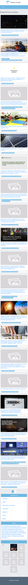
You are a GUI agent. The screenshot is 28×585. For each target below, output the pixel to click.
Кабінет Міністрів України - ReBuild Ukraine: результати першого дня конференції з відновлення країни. (13, 79)
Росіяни (18, 526)
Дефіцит (12, 391)
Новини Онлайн (15, 2)
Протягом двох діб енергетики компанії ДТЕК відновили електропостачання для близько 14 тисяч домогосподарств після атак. (14, 195)
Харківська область (10, 35)
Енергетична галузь (14, 176)
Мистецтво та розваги (8, 505)
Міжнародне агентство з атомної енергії (10, 463)
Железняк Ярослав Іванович (14, 322)
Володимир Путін (15, 532)
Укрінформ (23, 532)
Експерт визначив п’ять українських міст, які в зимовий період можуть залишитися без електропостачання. (14, 31)
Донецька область (5, 199)
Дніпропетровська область (15, 199)
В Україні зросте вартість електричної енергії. (13, 388)
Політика (3, 248)
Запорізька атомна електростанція (18, 462)
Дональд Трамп (17, 534)
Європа (16, 391)
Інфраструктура (5, 296)
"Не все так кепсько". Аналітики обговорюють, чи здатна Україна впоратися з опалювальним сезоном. (14, 244)
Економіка (8, 83)
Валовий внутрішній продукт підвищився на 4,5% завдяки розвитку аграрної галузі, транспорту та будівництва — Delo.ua (13, 342)
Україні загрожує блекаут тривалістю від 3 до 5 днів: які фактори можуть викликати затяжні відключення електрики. (14, 434)
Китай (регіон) (11, 152)
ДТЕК (20, 176)
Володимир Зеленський (8, 527)
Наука (4, 518)
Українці (16, 35)
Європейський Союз (7, 534)
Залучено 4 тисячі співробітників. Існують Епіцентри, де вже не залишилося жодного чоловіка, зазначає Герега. (13, 220)
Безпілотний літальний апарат (10, 531)
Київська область (5, 176)
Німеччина (4, 537)
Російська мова (16, 536)
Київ (6, 370)
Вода (15, 130)
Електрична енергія (6, 108)
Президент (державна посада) (10, 529)
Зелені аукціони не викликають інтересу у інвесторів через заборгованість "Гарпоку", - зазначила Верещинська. (13, 267)
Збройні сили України (10, 224)
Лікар (3, 130)
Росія (7, 248)
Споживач (13, 108)
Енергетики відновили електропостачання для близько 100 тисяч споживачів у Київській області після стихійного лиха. (14, 172)
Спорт (4, 515)
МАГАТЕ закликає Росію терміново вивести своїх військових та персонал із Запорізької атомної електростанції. (13, 458)
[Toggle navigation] (3, 7)
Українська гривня (10, 415)
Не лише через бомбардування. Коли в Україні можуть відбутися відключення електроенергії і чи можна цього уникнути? (14, 54)
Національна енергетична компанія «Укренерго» (12, 60)
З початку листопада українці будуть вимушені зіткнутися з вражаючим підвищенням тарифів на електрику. (11, 411)
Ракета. (7, 58)
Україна (3, 35)
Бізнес (12, 83)
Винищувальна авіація (13, 248)
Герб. (6, 152)
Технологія (5, 508)
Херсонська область (9, 130)
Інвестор (7, 271)
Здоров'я (4, 512)
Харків (3, 438)
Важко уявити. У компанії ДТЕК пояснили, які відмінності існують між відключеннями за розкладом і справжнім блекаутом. (14, 483)
